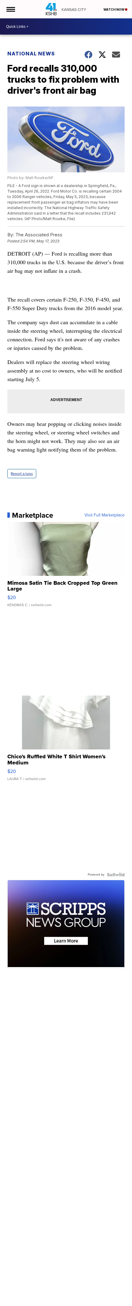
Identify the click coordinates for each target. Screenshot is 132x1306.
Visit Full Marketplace (104, 515)
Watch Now (114, 9)
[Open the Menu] (10, 9)
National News (31, 54)
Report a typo (22, 473)
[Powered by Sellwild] (116, 875)
